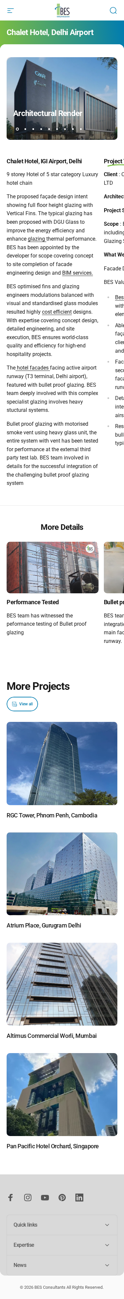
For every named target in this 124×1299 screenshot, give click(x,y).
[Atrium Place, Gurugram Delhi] (62, 873)
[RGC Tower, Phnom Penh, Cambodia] (62, 763)
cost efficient (57, 312)
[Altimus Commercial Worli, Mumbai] (62, 984)
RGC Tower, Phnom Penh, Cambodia (52, 815)
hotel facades (33, 368)
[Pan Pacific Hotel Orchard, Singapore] (62, 1094)
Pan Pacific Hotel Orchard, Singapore (53, 1146)
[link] (53, 567)
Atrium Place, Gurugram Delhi (44, 925)
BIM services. (77, 273)
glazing (37, 239)
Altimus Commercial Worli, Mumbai (52, 1035)
